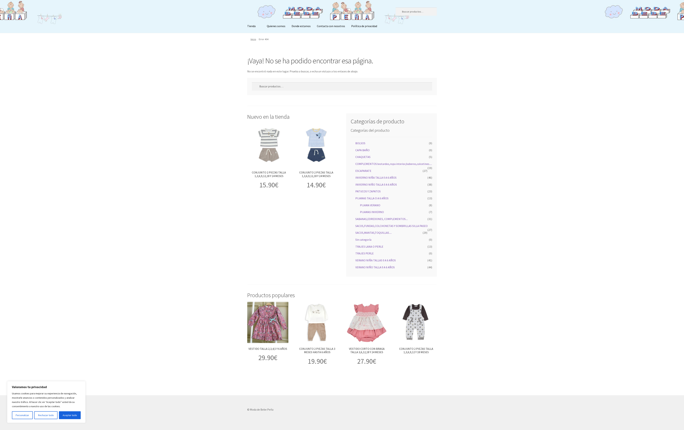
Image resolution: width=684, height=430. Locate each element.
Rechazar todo (46, 415)
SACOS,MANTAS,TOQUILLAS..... (373, 232)
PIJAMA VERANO (370, 205)
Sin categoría (363, 239)
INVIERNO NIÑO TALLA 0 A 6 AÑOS (376, 184)
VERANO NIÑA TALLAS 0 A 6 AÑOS (375, 260)
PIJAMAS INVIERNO (372, 212)
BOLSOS (360, 143)
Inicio (253, 39)
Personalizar (22, 415)
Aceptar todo (70, 415)
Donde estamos (301, 26)
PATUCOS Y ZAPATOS (368, 191)
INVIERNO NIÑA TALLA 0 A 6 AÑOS (376, 177)
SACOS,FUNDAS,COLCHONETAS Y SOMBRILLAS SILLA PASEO (391, 226)
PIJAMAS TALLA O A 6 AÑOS (371, 198)
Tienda (251, 26)
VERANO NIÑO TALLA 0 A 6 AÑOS (375, 267)
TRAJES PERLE (364, 253)
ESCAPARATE (363, 171)
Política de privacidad (364, 26)
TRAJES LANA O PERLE (369, 246)
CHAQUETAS (362, 157)
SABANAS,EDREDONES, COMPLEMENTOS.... (381, 219)
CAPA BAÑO (362, 150)
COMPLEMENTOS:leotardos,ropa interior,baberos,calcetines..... (393, 164)
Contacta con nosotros (331, 26)
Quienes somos (276, 26)
